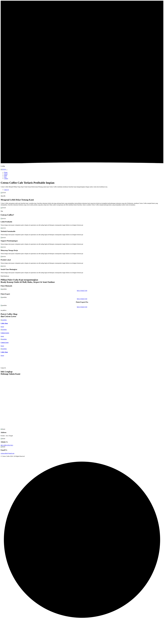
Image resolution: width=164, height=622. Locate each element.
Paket (5, 175)
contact (6, 178)
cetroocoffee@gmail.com (7, 453)
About (6, 174)
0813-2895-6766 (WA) (7, 445)
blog (5, 177)
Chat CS (6, 189)
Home (5, 172)
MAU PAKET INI (82, 290)
